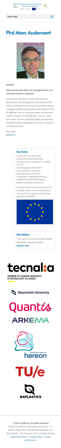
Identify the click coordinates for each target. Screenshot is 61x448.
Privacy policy (35, 436)
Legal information (18, 436)
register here (23, 245)
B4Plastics (11, 134)
